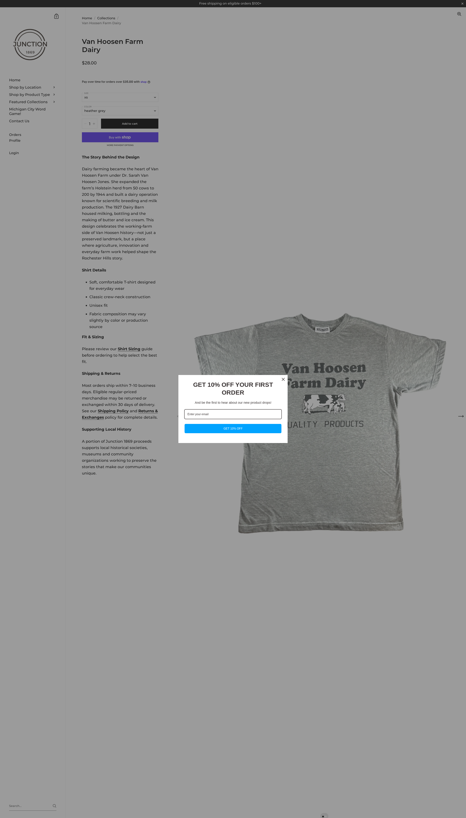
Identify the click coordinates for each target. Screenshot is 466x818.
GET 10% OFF (233, 428)
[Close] (283, 379)
